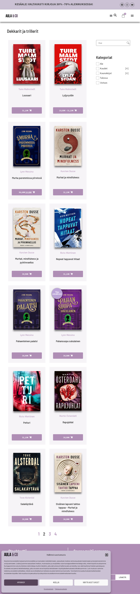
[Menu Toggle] (111, 15)
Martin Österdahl (68, 415)
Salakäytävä (27, 504)
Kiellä (56, 582)
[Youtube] (132, 5)
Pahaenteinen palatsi (27, 341)
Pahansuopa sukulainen (68, 341)
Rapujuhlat (68, 422)
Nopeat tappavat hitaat (68, 259)
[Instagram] (127, 5)
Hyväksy (21, 582)
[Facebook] (122, 5)
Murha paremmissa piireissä (27, 177)
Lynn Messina (26, 171)
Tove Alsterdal (27, 497)
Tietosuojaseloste (61, 589)
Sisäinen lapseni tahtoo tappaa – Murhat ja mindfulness (68, 507)
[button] (106, 555)
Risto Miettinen (68, 252)
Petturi (26, 422)
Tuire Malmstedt (26, 89)
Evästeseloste (48, 589)
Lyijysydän (68, 95)
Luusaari (26, 95)
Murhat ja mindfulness (68, 177)
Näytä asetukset (91, 582)
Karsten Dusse (68, 171)
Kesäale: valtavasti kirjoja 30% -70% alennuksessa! (54, 4)
